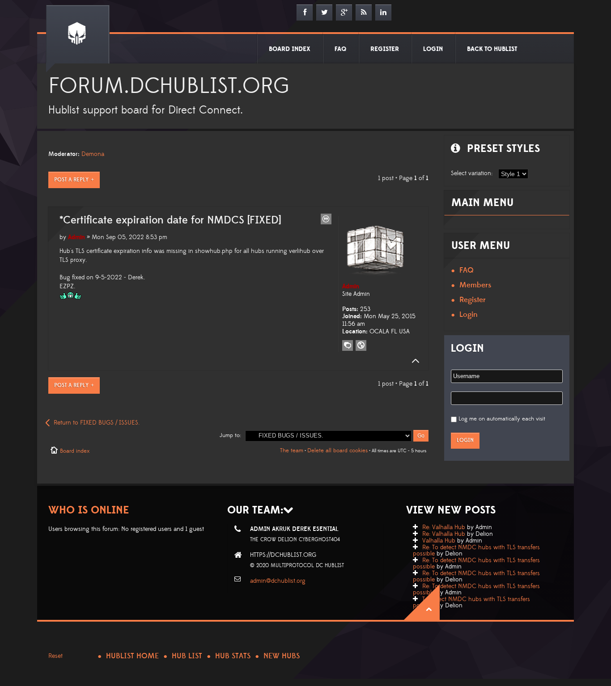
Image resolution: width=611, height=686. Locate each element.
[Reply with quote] (326, 219)
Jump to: (230, 435)
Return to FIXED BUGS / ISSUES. (97, 423)
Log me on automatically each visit (501, 418)
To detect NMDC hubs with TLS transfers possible (471, 602)
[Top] (412, 361)
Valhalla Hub (438, 541)
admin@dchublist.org (278, 581)
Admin (76, 237)
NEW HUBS (281, 656)
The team (291, 450)
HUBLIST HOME (132, 656)
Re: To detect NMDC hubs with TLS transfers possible (476, 550)
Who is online (88, 510)
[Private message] (347, 345)
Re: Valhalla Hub (443, 527)
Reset (55, 656)
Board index (74, 451)
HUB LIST (187, 656)
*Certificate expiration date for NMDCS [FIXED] (170, 220)
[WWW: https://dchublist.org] (360, 345)
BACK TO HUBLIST (492, 49)
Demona (92, 154)
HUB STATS (232, 656)
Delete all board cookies (337, 450)
